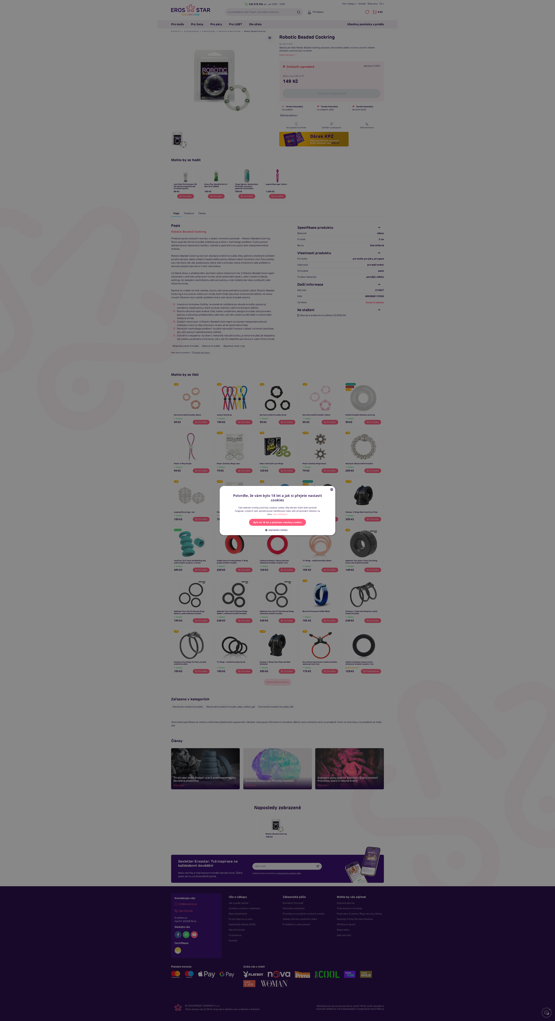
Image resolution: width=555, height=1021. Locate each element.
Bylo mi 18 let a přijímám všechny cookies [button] (277, 522)
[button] (277, 530)
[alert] (277, 510)
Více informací (280, 514)
